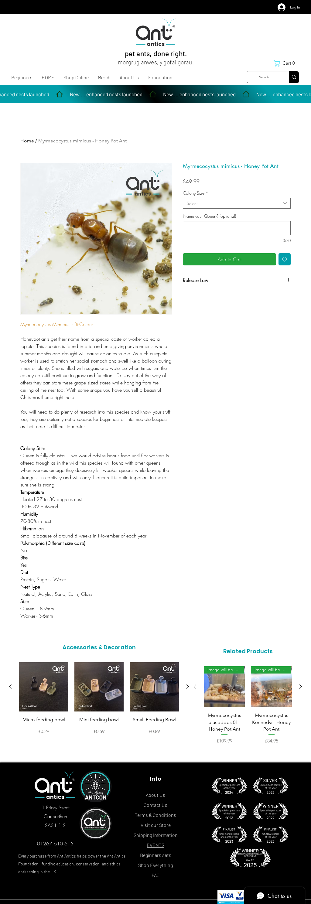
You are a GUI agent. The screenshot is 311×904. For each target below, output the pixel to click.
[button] (286, 63)
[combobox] (237, 203)
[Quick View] (43, 686)
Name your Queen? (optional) (209, 216)
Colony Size (195, 193)
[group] (99, 705)
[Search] (294, 77)
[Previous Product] (10, 686)
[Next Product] (187, 686)
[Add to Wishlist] (285, 259)
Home (27, 141)
